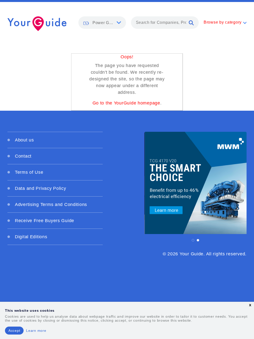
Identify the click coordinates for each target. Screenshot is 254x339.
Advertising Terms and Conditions (51, 204)
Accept (14, 331)
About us (24, 139)
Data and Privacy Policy (40, 188)
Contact (23, 156)
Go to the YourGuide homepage (126, 103)
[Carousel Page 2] (198, 240)
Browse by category (223, 22)
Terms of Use (29, 172)
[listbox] (102, 22)
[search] (191, 22)
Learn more (36, 331)
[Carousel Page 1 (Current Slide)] (193, 240)
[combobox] (165, 22)
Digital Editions (31, 236)
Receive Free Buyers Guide (44, 220)
